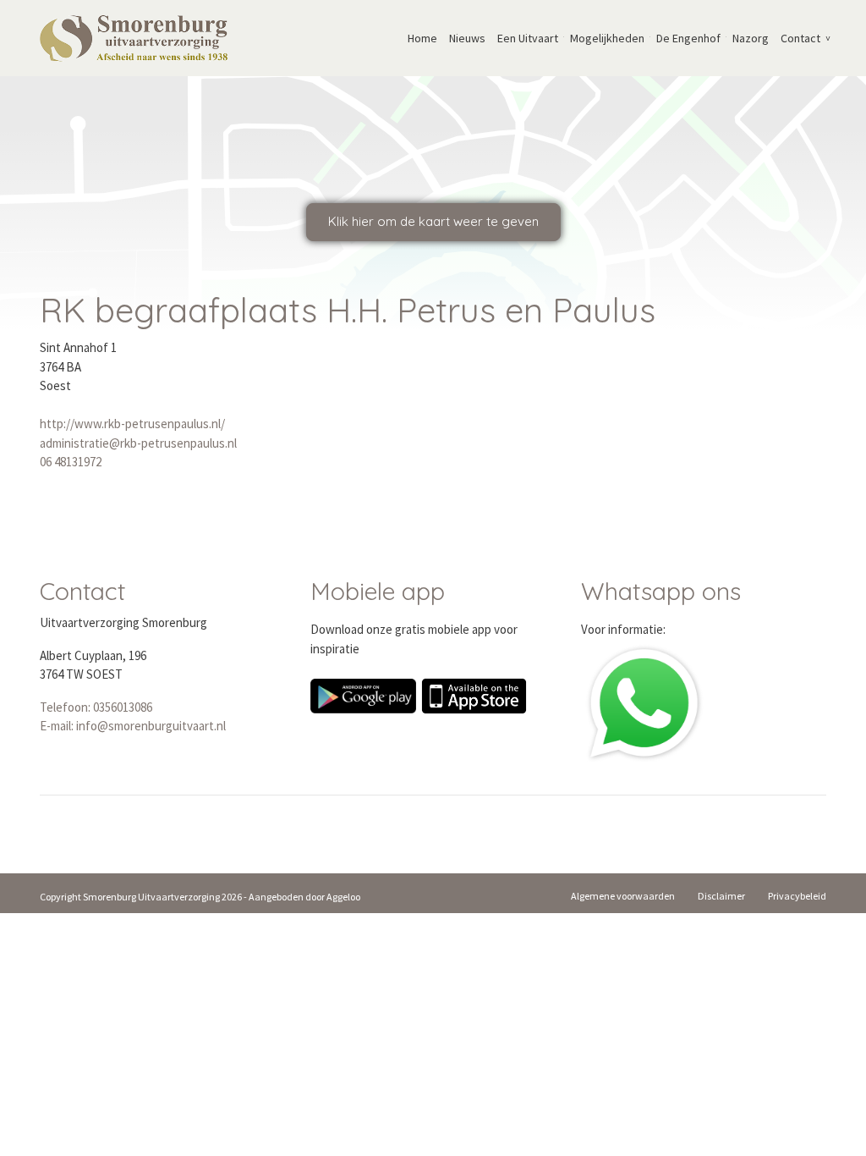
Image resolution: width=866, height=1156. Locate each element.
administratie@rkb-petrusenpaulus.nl (138, 443)
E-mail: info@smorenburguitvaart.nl (133, 726)
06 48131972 (70, 462)
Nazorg (750, 38)
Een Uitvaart (527, 38)
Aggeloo (343, 896)
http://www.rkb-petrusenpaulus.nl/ (132, 424)
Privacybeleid (797, 895)
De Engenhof (688, 38)
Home (422, 38)
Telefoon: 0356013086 (96, 707)
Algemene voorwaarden (623, 895)
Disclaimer (721, 895)
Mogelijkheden (607, 38)
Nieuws (467, 38)
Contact (800, 38)
